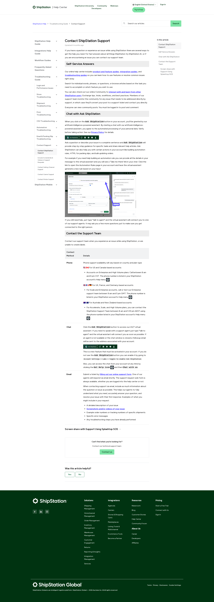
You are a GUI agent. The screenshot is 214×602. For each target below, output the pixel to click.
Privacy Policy (97, 132)
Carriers (111, 510)
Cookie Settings (175, 585)
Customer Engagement (89, 541)
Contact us (107, 452)
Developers (96, 8)
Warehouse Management (89, 534)
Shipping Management (89, 507)
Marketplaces (113, 522)
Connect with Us (162, 510)
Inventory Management (89, 526)
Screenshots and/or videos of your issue (106, 409)
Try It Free (138, 10)
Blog (133, 510)
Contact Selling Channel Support (46, 168)
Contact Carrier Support (46, 174)
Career (134, 534)
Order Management (92, 521)
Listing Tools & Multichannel (114, 528)
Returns (87, 547)
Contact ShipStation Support (45, 152)
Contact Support (78, 24)
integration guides (128, 71)
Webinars (114, 6)
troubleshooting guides (76, 75)
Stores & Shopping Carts (115, 516)
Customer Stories (139, 515)
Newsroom (136, 506)
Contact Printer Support (46, 179)
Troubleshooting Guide (59, 24)
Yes (69, 474)
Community (102, 6)
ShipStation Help (39, 24)
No (80, 474)
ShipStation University (84, 6)
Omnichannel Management (89, 514)
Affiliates (135, 543)
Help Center (136, 519)
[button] (45, 43)
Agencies (111, 506)
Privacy (155, 585)
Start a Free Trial (162, 506)
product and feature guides (106, 71)
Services (87, 564)
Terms (149, 585)
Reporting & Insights (92, 552)
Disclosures (164, 585)
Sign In (163, 4)
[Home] (42, 7)
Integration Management (89, 557)
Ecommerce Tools (115, 534)
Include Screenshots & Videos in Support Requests (45, 160)
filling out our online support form (115, 374)
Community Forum (139, 524)
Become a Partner (115, 538)
